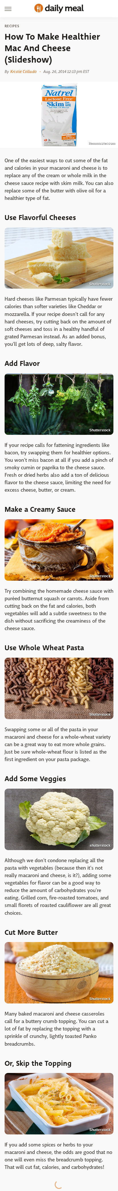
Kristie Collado (23, 71)
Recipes (12, 26)
